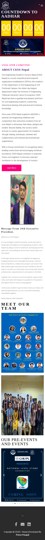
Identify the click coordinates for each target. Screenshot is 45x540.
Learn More (11, 168)
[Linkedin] (29, 524)
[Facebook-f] (16, 524)
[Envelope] (22, 524)
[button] (42, 5)
